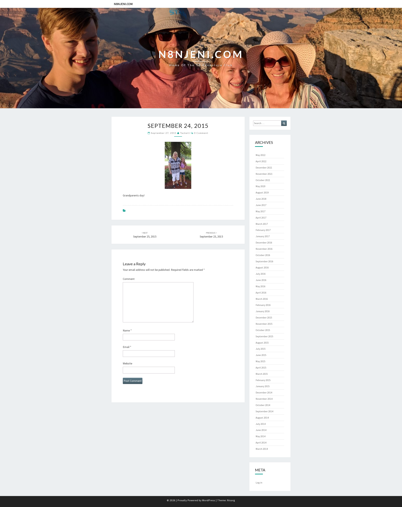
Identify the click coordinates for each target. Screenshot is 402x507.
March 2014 (262, 448)
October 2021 (263, 180)
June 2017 (261, 205)
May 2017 (260, 211)
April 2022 (261, 161)
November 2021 (264, 173)
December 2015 (264, 317)
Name (127, 330)
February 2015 (263, 380)
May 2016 (260, 286)
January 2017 (263, 236)
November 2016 (264, 248)
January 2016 (263, 311)
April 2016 (261, 292)
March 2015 (262, 373)
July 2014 (261, 423)
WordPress (208, 500)
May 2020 (260, 186)
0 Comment (201, 133)
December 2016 (264, 242)
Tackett (185, 133)
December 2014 (264, 392)
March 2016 (262, 298)
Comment (129, 279)
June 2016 (261, 280)
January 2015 (263, 386)
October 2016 (263, 255)
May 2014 (260, 436)
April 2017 (261, 217)
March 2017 (262, 223)
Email (127, 347)
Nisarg (231, 500)
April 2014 (261, 442)
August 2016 (262, 267)
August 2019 (262, 192)
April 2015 (261, 367)
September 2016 (264, 261)
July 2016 (261, 273)
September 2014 (264, 411)
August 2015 (262, 342)
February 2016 (263, 305)
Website (127, 363)
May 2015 (260, 361)
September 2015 (264, 336)
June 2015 (261, 355)
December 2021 (264, 167)
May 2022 (260, 155)
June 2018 (261, 198)
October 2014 (263, 405)
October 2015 (263, 330)
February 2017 (263, 230)
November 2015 (264, 323)
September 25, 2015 (144, 234)
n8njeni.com (123, 4)
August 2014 (262, 417)
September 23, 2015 (211, 234)
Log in (259, 482)
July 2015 (261, 348)
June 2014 (261, 430)
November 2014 (264, 398)
